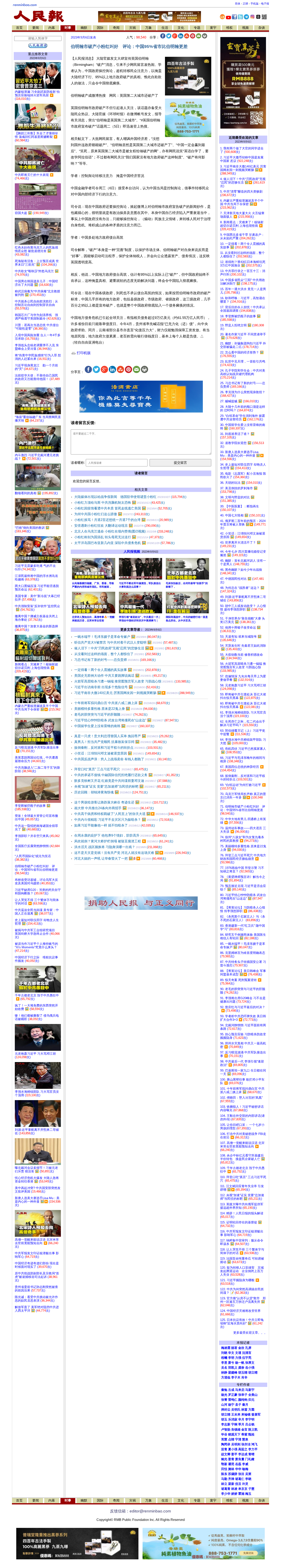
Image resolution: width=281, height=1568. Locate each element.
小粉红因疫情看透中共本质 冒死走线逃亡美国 (123, 508)
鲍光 (224, 1459)
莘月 (241, 1424)
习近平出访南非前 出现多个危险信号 (117, 687)
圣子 (238, 1404)
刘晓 (224, 1352)
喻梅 (245, 1469)
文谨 (238, 1352)
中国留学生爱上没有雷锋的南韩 (114, 726)
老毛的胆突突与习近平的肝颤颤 (110, 714)
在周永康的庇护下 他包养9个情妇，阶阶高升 (120, 835)
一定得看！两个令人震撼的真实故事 (117, 670)
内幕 (51, 27)
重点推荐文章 (38, 54)
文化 (181, 27)
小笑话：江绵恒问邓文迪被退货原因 (117, 753)
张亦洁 (246, 1444)
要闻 (35, 27)
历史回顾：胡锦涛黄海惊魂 (111, 792)
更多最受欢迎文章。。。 (250, 1332)
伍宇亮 (246, 1357)
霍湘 (241, 1493)
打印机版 (83, 353)
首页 (19, 27)
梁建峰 (232, 1372)
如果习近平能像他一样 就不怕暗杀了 (114, 825)
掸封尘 (225, 1409)
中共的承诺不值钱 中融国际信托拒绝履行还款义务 (127, 775)
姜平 (234, 1454)
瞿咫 (231, 1464)
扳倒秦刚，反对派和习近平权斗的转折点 (118, 747)
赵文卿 (225, 1454)
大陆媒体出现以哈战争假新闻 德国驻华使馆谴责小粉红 (130, 497)
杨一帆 (239, 1362)
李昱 (224, 1362)
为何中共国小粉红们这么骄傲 (112, 514)
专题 (197, 27)
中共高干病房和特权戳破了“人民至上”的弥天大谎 (128, 814)
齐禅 (231, 1479)
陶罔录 (225, 1444)
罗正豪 (232, 1394)
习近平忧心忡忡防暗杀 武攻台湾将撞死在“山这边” (126, 720)
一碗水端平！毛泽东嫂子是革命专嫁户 (117, 636)
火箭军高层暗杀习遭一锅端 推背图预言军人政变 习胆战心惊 (132, 681)
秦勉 (224, 1389)
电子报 (265, 3)
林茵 (244, 1409)
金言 (244, 1429)
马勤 (224, 1479)
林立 (224, 1483)
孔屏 (248, 1347)
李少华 (225, 1493)
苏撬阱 (232, 1474)
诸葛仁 (239, 1479)
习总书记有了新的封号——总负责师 (115, 659)
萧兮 (231, 1362)
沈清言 (246, 1352)
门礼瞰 (249, 1459)
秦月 (245, 1404)
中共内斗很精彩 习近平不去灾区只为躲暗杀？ (123, 819)
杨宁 (231, 1404)
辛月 (241, 1419)
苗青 (224, 1449)
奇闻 (116, 27)
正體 (245, 3)
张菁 (224, 1399)
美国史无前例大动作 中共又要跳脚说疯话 (120, 675)
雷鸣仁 (232, 1399)
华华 (238, 1469)
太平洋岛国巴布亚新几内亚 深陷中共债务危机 (124, 543)
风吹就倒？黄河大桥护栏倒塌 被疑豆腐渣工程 (123, 841)
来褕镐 (246, 1414)
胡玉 (224, 1419)
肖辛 (244, 1377)
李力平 (253, 1449)
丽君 (234, 1347)
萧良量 (239, 1459)
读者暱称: (78, 462)
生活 (164, 27)
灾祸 (132, 27)
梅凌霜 (225, 1347)
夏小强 (232, 1449)
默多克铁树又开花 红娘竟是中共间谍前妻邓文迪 (122, 780)
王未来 (235, 1414)
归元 (251, 1399)
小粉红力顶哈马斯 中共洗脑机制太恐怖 (119, 502)
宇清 (238, 1439)
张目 (241, 1474)
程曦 (224, 1357)
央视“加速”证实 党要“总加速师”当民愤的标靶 (122, 786)
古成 (231, 1389)
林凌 (234, 1488)
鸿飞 (254, 1444)
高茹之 (242, 1449)
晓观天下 (234, 1434)
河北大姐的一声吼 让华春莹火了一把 (120, 858)
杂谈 (261, 27)
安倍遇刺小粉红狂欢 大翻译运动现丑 (117, 525)
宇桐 (234, 1424)
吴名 (224, 1367)
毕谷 (224, 1434)
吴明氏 (235, 1409)
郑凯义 (232, 1367)
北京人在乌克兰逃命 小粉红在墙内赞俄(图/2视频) (123, 531)
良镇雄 (235, 1429)
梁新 (231, 1483)
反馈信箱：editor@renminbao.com (140, 1511)
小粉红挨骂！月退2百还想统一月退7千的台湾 (123, 520)
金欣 (241, 1347)
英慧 (224, 1439)
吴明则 (235, 1444)
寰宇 (213, 27)
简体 (237, 3)
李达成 (242, 1454)
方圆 (251, 1409)
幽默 (84, 27)
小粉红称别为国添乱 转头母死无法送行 (118, 537)
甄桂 (251, 1434)
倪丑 (238, 1483)
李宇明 (249, 1419)
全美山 (253, 1394)
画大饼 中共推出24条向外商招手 (114, 808)
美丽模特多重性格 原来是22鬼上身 (115, 708)
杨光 (224, 1394)
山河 (224, 1404)
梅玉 (248, 1493)
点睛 (231, 1439)
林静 (224, 1372)
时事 (68, 27)
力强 (238, 1357)
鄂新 (224, 1464)
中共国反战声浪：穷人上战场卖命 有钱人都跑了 (122, 759)
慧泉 (245, 1439)
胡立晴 (253, 1372)
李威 (245, 1464)
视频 (245, 27)
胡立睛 (225, 1414)
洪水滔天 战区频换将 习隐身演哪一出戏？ (118, 847)
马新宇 (249, 1389)
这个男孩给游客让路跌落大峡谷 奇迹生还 (121, 802)
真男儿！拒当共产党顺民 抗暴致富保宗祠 (120, 742)
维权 (229, 27)
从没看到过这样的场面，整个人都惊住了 (117, 654)
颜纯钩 (242, 1399)
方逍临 (225, 1377)
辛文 (231, 1352)
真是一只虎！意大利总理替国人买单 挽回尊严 (123, 736)
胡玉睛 (242, 1372)
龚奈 (241, 1367)
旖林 (231, 1469)
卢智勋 (225, 1429)
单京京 (242, 1488)
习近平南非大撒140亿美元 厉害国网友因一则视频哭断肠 (134, 693)
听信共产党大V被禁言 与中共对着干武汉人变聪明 (125, 642)
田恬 (224, 1469)
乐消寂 (232, 1419)
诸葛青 (225, 1488)
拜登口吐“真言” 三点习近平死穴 (111, 769)
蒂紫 (244, 1434)
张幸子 (242, 1394)
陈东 (224, 1474)
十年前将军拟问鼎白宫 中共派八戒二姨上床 (122, 703)
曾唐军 (256, 1414)
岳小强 (249, 1367)
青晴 (251, 1454)
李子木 (235, 1377)
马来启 (239, 1389)
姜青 (231, 1459)
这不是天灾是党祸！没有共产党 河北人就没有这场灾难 (132, 852)
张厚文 (249, 1362)
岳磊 (238, 1464)
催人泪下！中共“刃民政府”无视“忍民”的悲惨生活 (127, 648)
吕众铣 (249, 1424)
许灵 (245, 1483)
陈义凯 (253, 1429)
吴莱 (248, 1474)
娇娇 (234, 1493)
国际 (100, 27)
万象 (148, 27)
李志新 (225, 1424)
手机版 (255, 3)
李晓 (248, 1479)
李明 (231, 1357)
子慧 (251, 1488)
